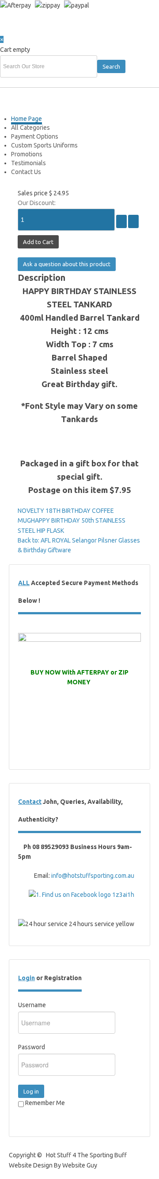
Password (31, 1047)
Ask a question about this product (66, 264)
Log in (31, 1091)
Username (32, 1004)
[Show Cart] (10, 29)
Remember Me (44, 1102)
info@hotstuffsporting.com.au (92, 875)
